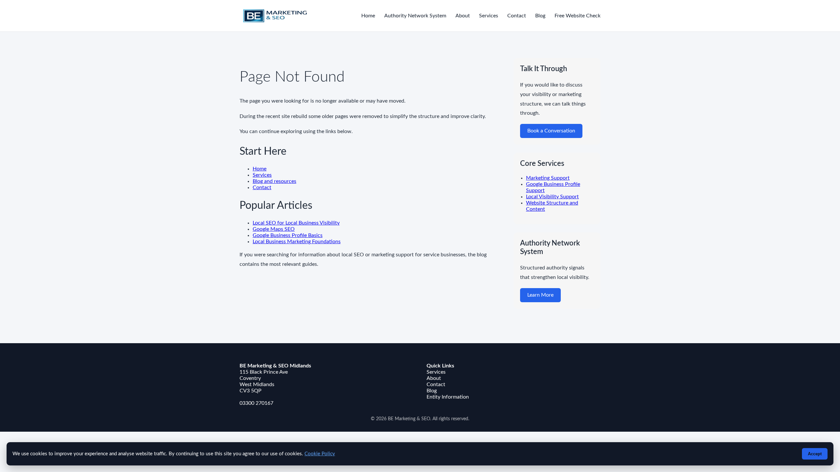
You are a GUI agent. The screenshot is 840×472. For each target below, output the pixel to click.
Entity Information (448, 397)
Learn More (540, 295)
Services (488, 15)
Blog (540, 15)
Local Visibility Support (552, 196)
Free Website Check (577, 15)
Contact (516, 15)
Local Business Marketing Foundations (297, 241)
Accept (815, 453)
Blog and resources (274, 181)
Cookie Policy (319, 453)
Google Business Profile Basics (288, 235)
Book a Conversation (551, 130)
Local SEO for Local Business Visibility (296, 223)
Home (368, 15)
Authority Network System (415, 15)
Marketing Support (548, 178)
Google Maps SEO (274, 229)
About (462, 15)
